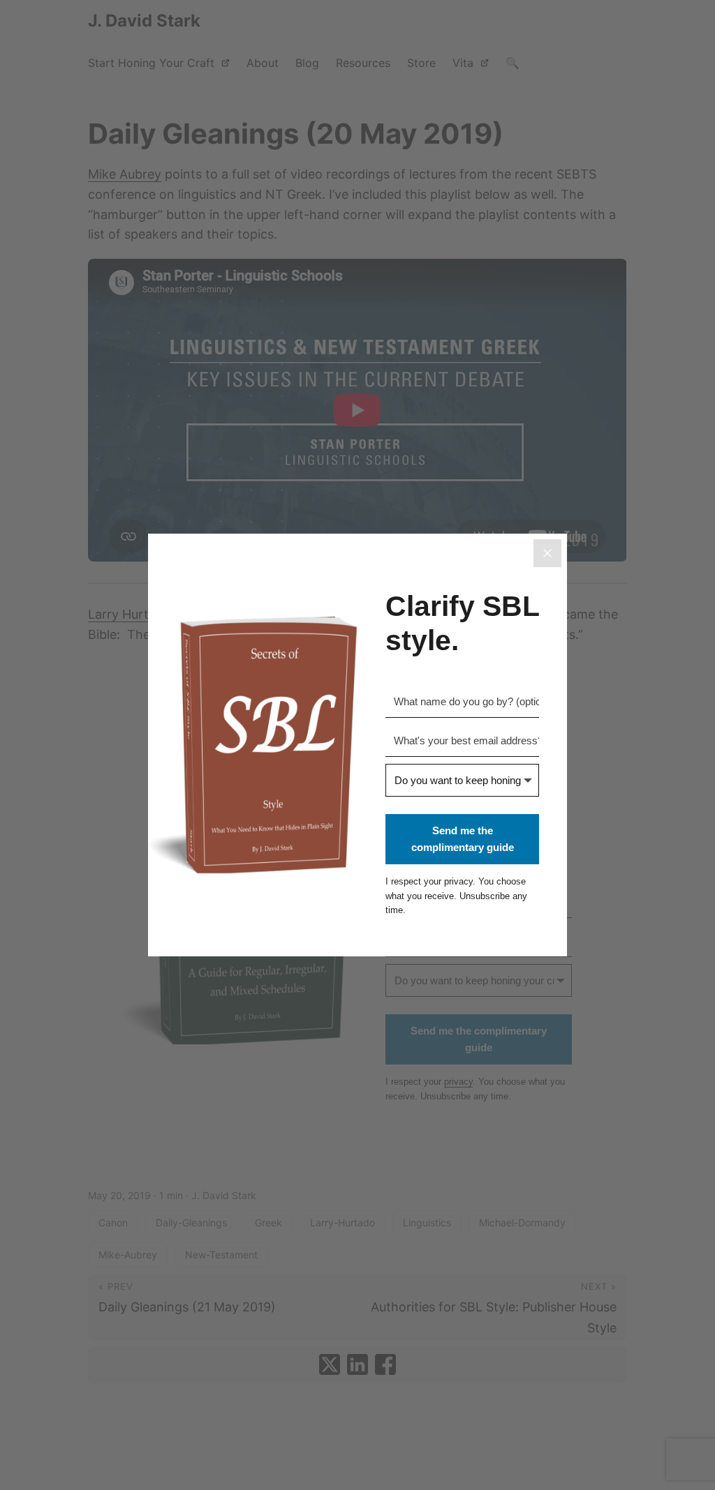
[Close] (547, 553)
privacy (458, 881)
